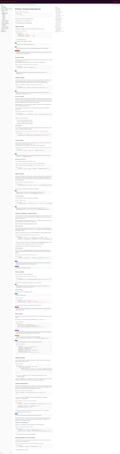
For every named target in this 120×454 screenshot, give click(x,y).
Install (3, 11)
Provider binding (57, 9)
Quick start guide (3, 7)
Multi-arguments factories (60, 15)
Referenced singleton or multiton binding (58, 19)
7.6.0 (112, 4)
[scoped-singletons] (35, 262)
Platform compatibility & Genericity (6, 8)
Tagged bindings (57, 8)
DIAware (24, 440)
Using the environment (5, 23)
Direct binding (57, 25)
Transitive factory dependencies (58, 29)
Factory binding (57, 14)
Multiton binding (57, 16)
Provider (4, 16)
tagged (24, 295)
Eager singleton (58, 13)
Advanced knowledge (5, 27)
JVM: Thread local (58, 22)
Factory (4, 19)
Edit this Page (117, 4)
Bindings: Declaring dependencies (30, 4)
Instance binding (57, 23)
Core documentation (4, 10)
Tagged (4, 15)
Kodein (2, 4)
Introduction (3, 6)
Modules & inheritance (5, 20)
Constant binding (58, 24)
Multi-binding (4, 24)
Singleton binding (57, 10)
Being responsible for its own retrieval (59, 31)
